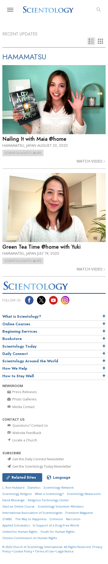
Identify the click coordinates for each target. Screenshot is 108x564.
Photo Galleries (24, 399)
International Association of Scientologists (32, 513)
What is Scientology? (21, 316)
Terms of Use (44, 551)
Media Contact (23, 406)
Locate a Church (24, 440)
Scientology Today (19, 346)
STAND (7, 519)
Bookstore (12, 338)
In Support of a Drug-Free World (56, 525)
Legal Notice (65, 551)
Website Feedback (26, 432)
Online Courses (16, 324)
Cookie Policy (22, 551)
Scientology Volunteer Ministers (61, 506)
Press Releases (24, 391)
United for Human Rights (19, 532)
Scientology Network (59, 487)
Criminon (56, 519)
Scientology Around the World (30, 361)
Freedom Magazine (79, 513)
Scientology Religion (17, 494)
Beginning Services (19, 331)
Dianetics (34, 487)
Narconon (73, 519)
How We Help (14, 368)
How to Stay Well (18, 376)
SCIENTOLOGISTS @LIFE (22, 152)
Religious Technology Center (48, 500)
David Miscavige (13, 500)
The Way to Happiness (30, 519)
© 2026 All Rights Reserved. (47, 547)
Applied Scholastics (16, 525)
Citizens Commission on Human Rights (29, 538)
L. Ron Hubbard (13, 487)
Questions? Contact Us (30, 425)
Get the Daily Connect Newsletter (38, 459)
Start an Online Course (18, 506)
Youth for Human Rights (57, 532)
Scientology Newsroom (84, 494)
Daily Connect (15, 353)
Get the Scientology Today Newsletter (41, 466)
